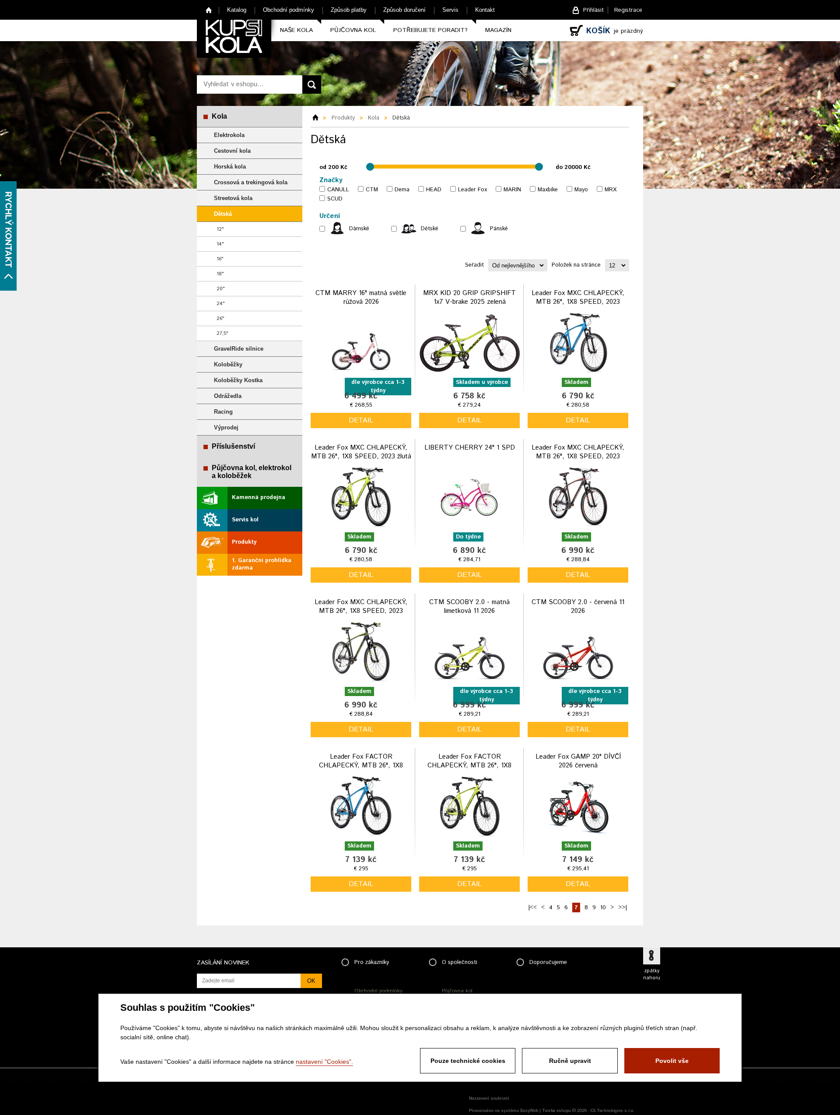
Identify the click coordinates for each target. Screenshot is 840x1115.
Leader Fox (472, 190)
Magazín (498, 30)
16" (220, 259)
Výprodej (226, 427)
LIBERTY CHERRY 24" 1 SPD (469, 447)
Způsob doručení (404, 10)
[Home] (318, 118)
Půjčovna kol (353, 30)
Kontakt (485, 10)
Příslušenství (233, 446)
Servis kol (245, 520)
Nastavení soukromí (489, 1098)
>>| (622, 908)
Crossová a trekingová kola (250, 182)
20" (221, 288)
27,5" (222, 333)
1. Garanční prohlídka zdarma (261, 564)
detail (361, 420)
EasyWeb (529, 1111)
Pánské (499, 229)
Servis (450, 10)
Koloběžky (228, 364)
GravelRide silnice (238, 348)
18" (220, 274)
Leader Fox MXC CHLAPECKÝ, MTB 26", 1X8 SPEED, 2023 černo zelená (361, 611)
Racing (223, 411)
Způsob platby (349, 10)
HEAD (433, 190)
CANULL (338, 190)
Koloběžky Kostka (238, 380)
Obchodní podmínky (288, 10)
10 (603, 908)
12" (220, 229)
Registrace (628, 10)
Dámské (359, 229)
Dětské (429, 229)
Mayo (581, 190)
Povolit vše (672, 1060)
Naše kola (296, 30)
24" (221, 303)
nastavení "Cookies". (324, 1061)
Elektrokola (229, 135)
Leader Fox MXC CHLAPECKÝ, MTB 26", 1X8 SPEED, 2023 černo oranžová (578, 456)
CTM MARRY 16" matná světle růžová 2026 (360, 297)
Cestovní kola (232, 151)
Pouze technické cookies (467, 1060)
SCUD (335, 199)
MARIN (512, 190)
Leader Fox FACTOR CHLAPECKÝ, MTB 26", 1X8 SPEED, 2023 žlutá (469, 765)
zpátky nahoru (651, 974)
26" (220, 318)
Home (209, 10)
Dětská (223, 214)
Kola (219, 116)
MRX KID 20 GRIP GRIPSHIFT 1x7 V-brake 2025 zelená (469, 297)
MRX (610, 190)
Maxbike (548, 190)
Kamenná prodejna (258, 497)
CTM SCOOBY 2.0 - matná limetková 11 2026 (469, 607)
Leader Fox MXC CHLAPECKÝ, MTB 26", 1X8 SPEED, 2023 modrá (578, 301)
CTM (372, 190)
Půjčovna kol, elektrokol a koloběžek (251, 471)
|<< (532, 908)
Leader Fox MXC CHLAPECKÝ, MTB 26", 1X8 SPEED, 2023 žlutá (361, 452)
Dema (402, 190)
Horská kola (230, 166)
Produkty (244, 542)
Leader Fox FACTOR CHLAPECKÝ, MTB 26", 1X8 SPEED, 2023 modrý (361, 765)
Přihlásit (593, 10)
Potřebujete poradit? (430, 30)
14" (220, 244)
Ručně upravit (570, 1060)
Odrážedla (228, 396)
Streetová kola (233, 198)
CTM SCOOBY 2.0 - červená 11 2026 (578, 607)
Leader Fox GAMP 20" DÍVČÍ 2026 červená (578, 761)
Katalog (236, 10)
